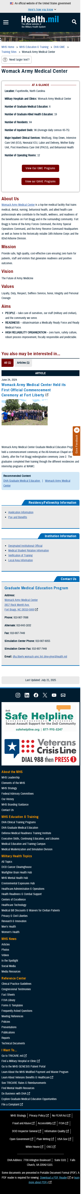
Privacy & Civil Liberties (15, 916)
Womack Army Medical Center (18, 205)
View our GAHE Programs (40, 181)
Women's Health (10, 932)
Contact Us (8, 810)
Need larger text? (19, 59)
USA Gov (62, 1139)
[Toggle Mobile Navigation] (6, 22)
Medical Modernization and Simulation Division (27, 849)
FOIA (62, 1123)
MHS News (9, 939)
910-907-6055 (42, 641)
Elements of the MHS (13, 783)
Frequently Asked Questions (17, 1011)
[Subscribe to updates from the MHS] (63, 696)
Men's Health (9, 926)
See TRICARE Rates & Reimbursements (24, 1083)
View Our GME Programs (40, 168)
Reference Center (14, 978)
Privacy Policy (37, 1115)
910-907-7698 (21, 617)
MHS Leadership (11, 777)
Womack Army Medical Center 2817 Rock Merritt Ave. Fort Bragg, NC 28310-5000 (21, 604)
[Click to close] (77, 430)
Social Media (9, 966)
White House (33, 1147)
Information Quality (54, 1131)
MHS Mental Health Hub (15, 878)
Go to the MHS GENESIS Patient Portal (23, 1066)
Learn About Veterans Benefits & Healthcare (26, 1077)
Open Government (20, 1139)
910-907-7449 (17, 633)
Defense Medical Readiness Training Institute (26, 833)
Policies (6, 1022)
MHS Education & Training (20, 817)
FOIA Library (8, 1000)
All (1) (7, 363)
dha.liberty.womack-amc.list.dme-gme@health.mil (40, 656)
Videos (5, 955)
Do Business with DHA (14, 1093)
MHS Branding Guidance (15, 804)
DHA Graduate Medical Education (22, 481)
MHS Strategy (9, 788)
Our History (8, 799)
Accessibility (45, 1123)
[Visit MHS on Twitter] (45, 696)
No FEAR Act (59, 1115)
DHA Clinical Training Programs (19, 822)
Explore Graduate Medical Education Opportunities (29, 1099)
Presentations (9, 1027)
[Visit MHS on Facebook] (36, 696)
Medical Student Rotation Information (28, 550)
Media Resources (11, 971)
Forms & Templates (12, 1005)
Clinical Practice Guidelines (16, 984)
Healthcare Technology (14, 905)
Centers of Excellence (14, 899)
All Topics (7, 862)
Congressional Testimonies (16, 989)
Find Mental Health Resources (18, 1088)
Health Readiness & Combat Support (22, 894)
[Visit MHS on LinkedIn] (27, 696)
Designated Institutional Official (25, 546)
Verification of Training (20, 555)
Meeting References (12, 1016)
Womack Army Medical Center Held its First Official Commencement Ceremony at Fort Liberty (34, 389)
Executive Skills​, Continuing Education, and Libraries (30, 839)
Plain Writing (43, 1139)
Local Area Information (20, 560)
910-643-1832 (23, 625)
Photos (5, 950)
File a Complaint (10, 1104)
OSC (49, 1147)
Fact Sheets (8, 995)
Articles (6, 944)
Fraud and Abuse (21, 1123)
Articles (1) (23, 363)
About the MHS (12, 772)
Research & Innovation (14, 921)
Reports (6, 1038)
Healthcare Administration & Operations (23, 889)
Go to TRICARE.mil (12, 1056)
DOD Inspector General (24, 1131)
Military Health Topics (17, 856)
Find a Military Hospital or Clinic (19, 1061)
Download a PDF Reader (53, 1178)
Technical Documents (13, 1043)
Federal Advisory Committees (18, 794)
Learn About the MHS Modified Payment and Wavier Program (35, 1072)
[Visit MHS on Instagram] (18, 696)
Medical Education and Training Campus (24, 844)
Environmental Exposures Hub (18, 883)
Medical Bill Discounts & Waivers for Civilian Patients (31, 910)
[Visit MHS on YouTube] (54, 696)
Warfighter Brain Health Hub (17, 872)
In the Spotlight (10, 961)
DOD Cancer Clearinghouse (16, 867)
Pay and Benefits (17, 517)
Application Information (20, 512)
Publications (8, 1032)
